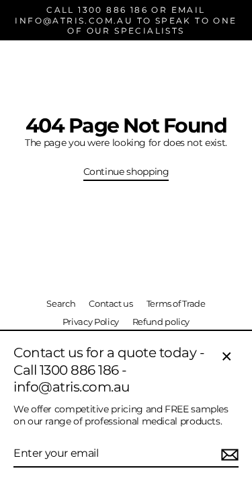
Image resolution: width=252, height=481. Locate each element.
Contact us (110, 304)
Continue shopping (126, 171)
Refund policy (161, 322)
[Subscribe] (228, 454)
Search (60, 304)
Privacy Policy (90, 322)
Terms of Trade (176, 304)
